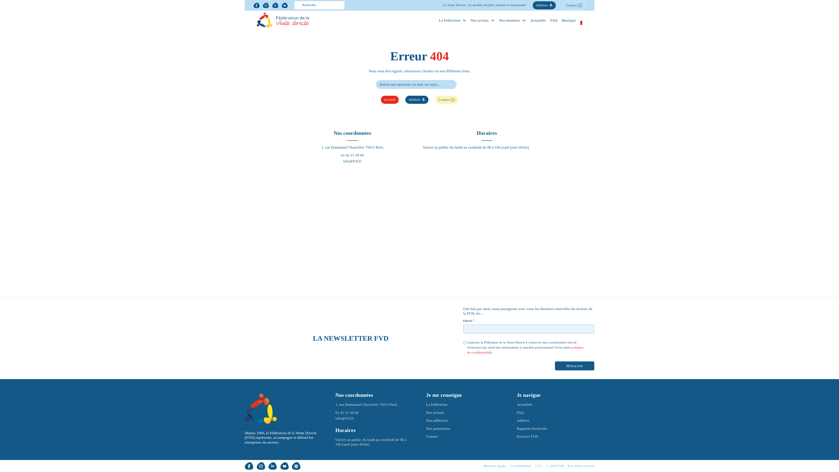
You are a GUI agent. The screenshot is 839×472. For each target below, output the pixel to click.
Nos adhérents (437, 420)
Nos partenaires (438, 429)
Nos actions (480, 20)
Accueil (389, 99)
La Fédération (436, 405)
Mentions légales (495, 466)
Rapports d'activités (532, 429)
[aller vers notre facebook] (256, 5)
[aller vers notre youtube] (285, 5)
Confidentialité (521, 466)
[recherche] (460, 84)
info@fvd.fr (352, 161)
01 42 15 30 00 (352, 155)
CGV (538, 466)
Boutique (569, 20)
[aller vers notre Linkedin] (275, 5)
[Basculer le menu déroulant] (464, 20)
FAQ (553, 20)
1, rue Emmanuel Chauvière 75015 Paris (352, 147)
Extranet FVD (527, 436)
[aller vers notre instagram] (266, 5)
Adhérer (542, 5)
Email (468, 321)
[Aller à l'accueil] (261, 409)
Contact (571, 5)
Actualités (538, 20)
